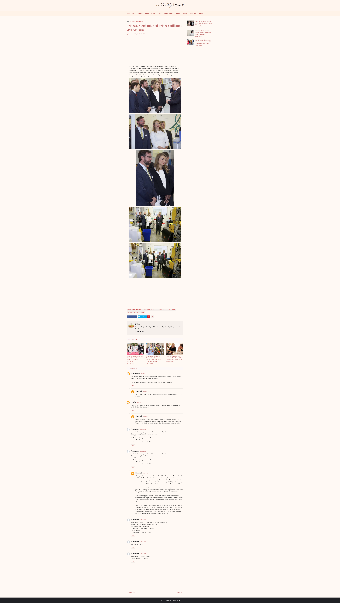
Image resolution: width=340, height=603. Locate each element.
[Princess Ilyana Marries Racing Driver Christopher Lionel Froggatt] (190, 33)
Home (128, 21)
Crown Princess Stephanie (137, 21)
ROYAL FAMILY (171, 309)
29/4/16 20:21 (143, 541)
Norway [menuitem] (185, 13)
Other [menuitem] (200, 13)
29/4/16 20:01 (143, 519)
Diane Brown (135, 373)
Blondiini (138, 391)
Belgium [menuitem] (178, 13)
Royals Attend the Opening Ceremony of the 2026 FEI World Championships (203, 41)
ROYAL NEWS (131, 312)
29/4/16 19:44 (143, 429)
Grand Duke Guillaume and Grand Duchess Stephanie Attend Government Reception (135, 358)
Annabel (133, 402)
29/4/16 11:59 (145, 416)
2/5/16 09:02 (145, 473)
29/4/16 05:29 (145, 391)
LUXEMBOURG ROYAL (149, 309)
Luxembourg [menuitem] (193, 13)
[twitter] (138, 332)
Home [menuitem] (128, 13)
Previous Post (131, 592)
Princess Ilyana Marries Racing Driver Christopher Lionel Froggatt (203, 32)
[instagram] (135, 332)
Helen (137, 324)
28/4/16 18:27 (143, 373)
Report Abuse (176, 600)
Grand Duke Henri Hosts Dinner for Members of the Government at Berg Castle (174, 357)
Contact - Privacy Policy (166, 600)
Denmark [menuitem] (153, 13)
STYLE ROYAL (140, 312)
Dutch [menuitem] (159, 13)
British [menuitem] (133, 13)
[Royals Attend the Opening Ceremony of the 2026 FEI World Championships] (190, 42)
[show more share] (152, 316)
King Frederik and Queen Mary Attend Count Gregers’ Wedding (203, 23)
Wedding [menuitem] (146, 13)
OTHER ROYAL (161, 309)
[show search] (211, 13)
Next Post (179, 592)
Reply (133, 385)
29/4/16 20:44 (143, 553)
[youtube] (140, 332)
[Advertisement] (155, 50)
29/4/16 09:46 (140, 402)
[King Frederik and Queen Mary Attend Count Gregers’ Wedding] (190, 23)
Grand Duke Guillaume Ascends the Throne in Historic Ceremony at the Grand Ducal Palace (153, 358)
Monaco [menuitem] (171, 13)
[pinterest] (143, 332)
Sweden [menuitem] (140, 13)
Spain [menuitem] (165, 13)
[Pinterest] (148, 316)
